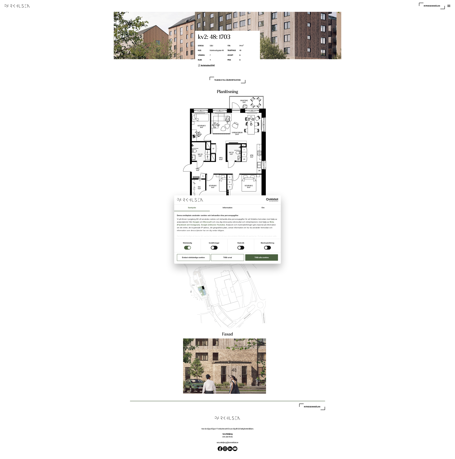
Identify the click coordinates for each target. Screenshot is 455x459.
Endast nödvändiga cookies (193, 257)
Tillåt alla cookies (262, 257)
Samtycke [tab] (192, 208)
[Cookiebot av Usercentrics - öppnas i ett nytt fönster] (267, 200)
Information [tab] (227, 208)
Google (196, 222)
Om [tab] (263, 208)
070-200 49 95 (227, 437)
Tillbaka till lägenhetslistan (227, 80)
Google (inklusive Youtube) (213, 225)
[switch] (214, 248)
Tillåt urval (227, 257)
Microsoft (207, 222)
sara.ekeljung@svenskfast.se (227, 442)
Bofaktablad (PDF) (208, 65)
